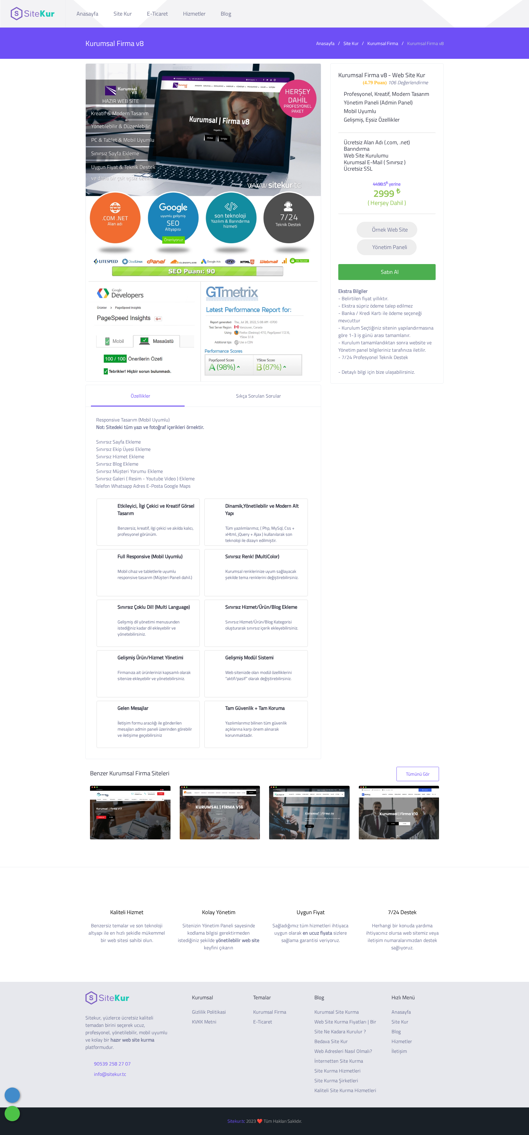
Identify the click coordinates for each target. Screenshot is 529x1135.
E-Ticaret (157, 13)
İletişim (399, 1051)
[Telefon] (12, 1095)
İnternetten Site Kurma (338, 1061)
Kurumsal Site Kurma (336, 1012)
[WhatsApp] (12, 1113)
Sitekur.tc (236, 1121)
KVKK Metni (204, 1021)
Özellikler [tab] (140, 395)
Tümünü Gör (418, 773)
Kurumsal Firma (382, 43)
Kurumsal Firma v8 (425, 43)
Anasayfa (87, 13)
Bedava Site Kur (331, 1041)
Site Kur (123, 13)
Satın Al (389, 272)
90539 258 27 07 (112, 1063)
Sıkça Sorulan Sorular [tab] (258, 395)
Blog (226, 13)
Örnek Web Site (390, 229)
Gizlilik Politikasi (209, 1012)
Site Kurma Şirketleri (336, 1080)
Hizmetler (194, 13)
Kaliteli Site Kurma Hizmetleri (345, 1090)
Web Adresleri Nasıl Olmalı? (343, 1051)
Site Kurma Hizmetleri (337, 1070)
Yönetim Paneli (389, 247)
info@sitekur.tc (110, 1074)
